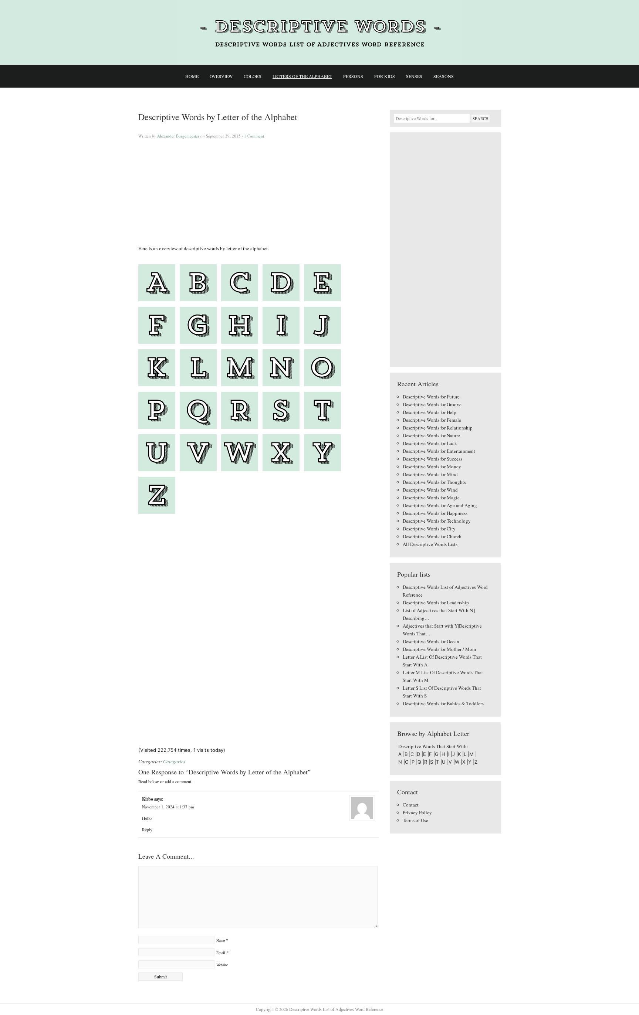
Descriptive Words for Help (429, 412)
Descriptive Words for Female (432, 420)
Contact (411, 804)
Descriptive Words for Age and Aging (440, 505)
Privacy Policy (417, 812)
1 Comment (254, 136)
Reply (147, 829)
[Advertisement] (258, 193)
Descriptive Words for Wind (430, 489)
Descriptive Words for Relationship (438, 427)
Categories (174, 761)
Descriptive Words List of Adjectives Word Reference (319, 32)
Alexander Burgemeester (178, 136)
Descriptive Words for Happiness (435, 513)
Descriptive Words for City (429, 528)
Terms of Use (415, 820)
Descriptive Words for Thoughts (434, 482)
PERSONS (353, 76)
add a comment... (180, 781)
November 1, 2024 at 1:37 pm (168, 806)
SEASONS (443, 76)
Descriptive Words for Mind (430, 474)
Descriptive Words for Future (431, 396)
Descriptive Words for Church (432, 536)
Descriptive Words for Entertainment (439, 451)
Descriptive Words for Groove (432, 404)
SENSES (414, 76)
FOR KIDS (384, 76)
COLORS (252, 76)
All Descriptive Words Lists (430, 544)
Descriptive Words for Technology (437, 520)
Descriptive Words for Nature (431, 435)
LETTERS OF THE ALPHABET (302, 76)
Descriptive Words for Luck (430, 443)
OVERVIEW (221, 76)
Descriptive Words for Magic (431, 497)
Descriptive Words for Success (432, 458)
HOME (192, 76)
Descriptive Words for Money (432, 466)
